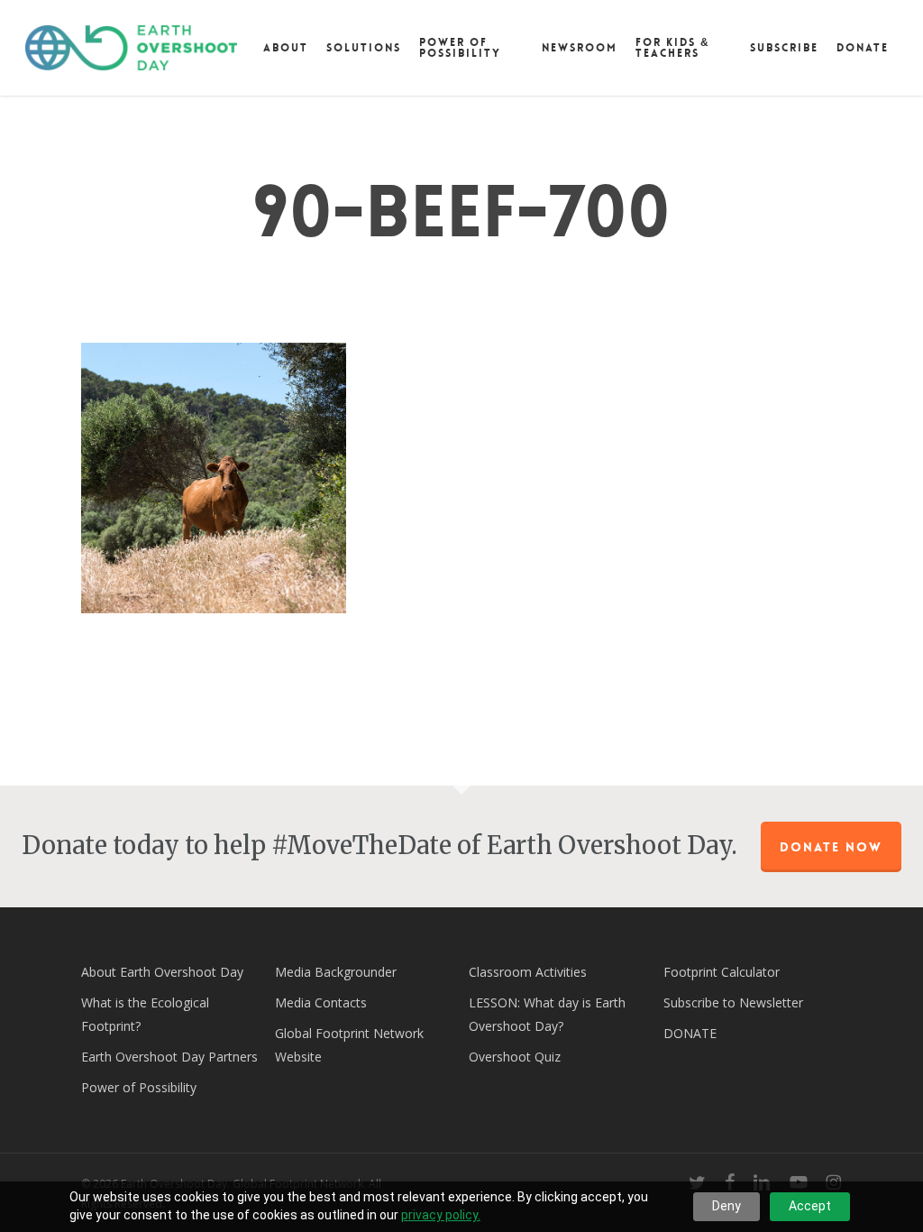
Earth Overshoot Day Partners (169, 1056)
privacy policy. (440, 1215)
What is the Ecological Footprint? (145, 1014)
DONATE (690, 1033)
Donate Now (831, 847)
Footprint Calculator (721, 971)
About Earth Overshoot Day (162, 971)
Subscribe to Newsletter (733, 1002)
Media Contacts (321, 1002)
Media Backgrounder (336, 971)
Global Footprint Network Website (349, 1045)
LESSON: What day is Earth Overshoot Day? (547, 1014)
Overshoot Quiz (515, 1056)
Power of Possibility (138, 1087)
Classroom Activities (528, 971)
